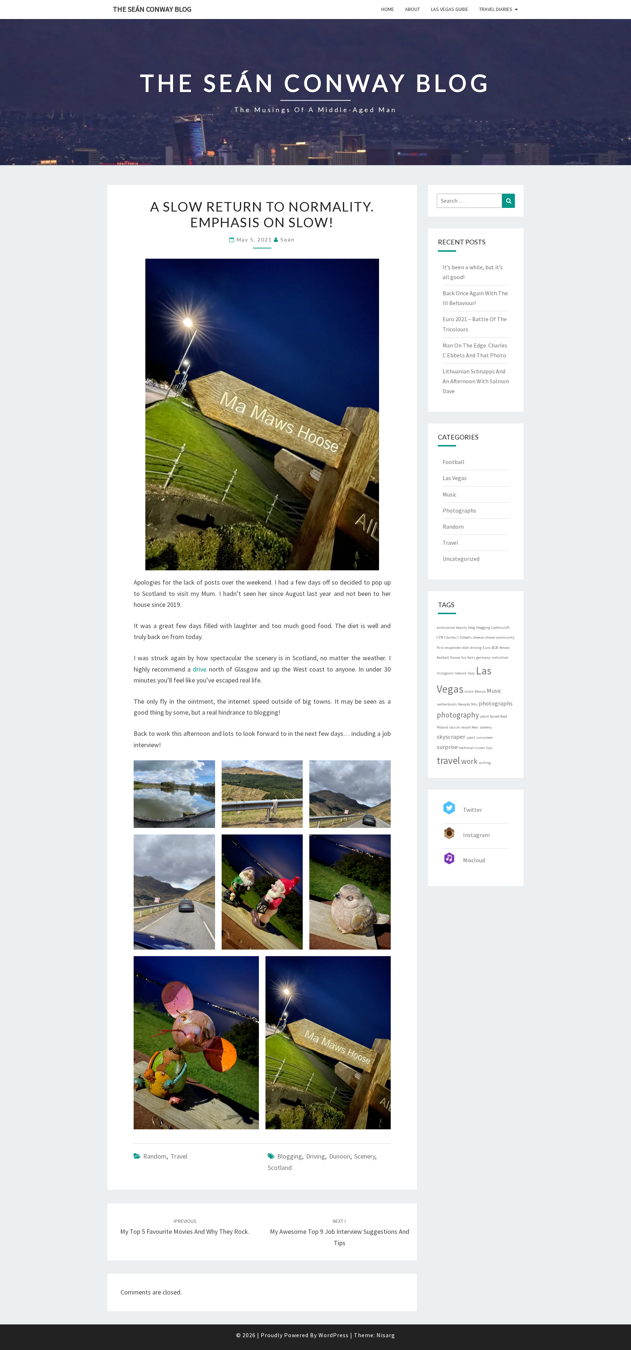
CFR (440, 637)
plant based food (493, 716)
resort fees (469, 727)
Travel (179, 1156)
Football (453, 461)
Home (387, 9)
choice (490, 637)
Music (449, 494)
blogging (289, 1156)
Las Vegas (455, 478)
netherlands (447, 704)
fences (505, 647)
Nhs (474, 704)
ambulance (446, 627)
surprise (447, 747)
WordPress (333, 1335)
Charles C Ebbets (458, 637)
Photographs (459, 510)
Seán (287, 239)
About (412, 9)
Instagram (445, 673)
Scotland (280, 1167)
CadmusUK (500, 627)
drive (199, 669)
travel (448, 760)
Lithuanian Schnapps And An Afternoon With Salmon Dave (476, 381)
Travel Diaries (495, 9)
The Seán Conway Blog (152, 9)
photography (458, 715)
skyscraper (451, 737)
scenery (364, 1156)
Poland (442, 727)
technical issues (472, 747)
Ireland (460, 673)
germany (483, 657)
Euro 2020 (490, 647)
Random (155, 1156)
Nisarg (385, 1335)
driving (315, 1156)
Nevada (464, 704)
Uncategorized (461, 558)
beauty (461, 627)
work (469, 761)
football (443, 657)
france (455, 657)
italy (471, 673)
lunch (469, 691)
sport (470, 737)
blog (471, 627)
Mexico (480, 691)
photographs (496, 703)
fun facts (468, 657)
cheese (478, 637)
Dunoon (339, 1156)
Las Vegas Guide (449, 9)
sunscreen (484, 737)
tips (489, 747)
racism (454, 727)
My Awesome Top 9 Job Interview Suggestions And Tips (339, 1232)
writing (485, 762)
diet (465, 647)
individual (500, 657)
